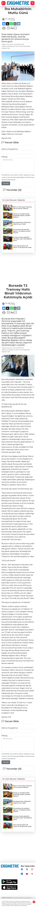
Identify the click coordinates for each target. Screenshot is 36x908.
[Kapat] (34, 901)
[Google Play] (18, 881)
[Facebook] (22, 869)
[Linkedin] (22, 874)
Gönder (6, 183)
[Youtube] (27, 874)
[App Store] (18, 887)
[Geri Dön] (4, 3)
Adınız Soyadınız (10, 149)
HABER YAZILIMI (7, 897)
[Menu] (32, 3)
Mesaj (4, 157)
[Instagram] (32, 869)
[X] (27, 869)
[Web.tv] (32, 874)
